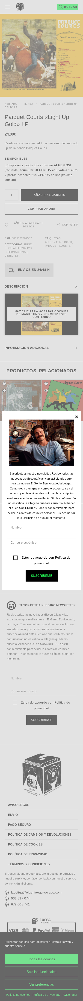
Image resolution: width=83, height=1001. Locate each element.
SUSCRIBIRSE (41, 575)
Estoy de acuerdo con (45, 560)
